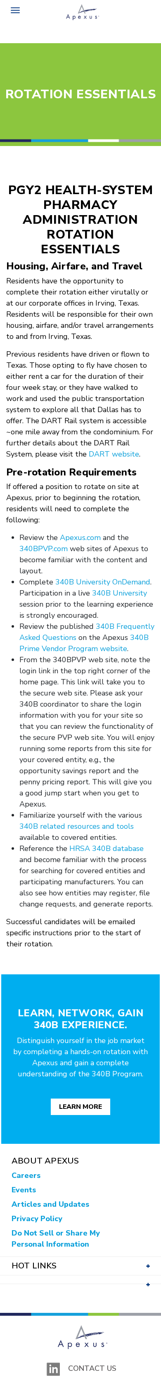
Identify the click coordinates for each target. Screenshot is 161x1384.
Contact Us (92, 1368)
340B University (119, 593)
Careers (26, 1175)
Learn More (80, 1106)
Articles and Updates (50, 1204)
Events (24, 1190)
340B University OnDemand (102, 582)
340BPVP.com (43, 549)
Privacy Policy (37, 1219)
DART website (114, 454)
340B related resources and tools (76, 826)
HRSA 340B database (106, 848)
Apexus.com (80, 537)
